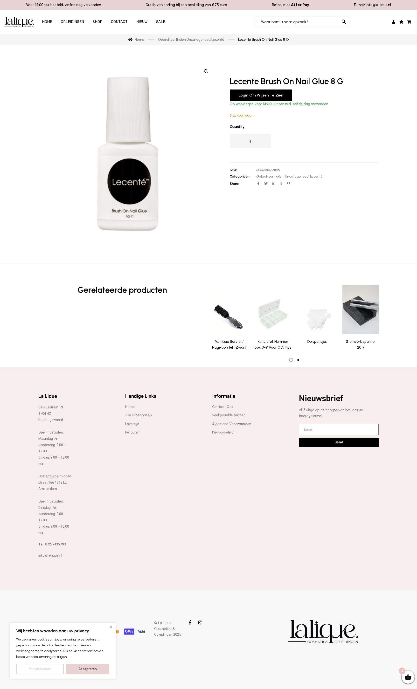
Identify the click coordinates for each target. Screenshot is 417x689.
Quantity (237, 126)
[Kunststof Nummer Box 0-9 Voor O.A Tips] (273, 309)
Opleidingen (72, 22)
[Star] (401, 21)
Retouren (132, 432)
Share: (235, 184)
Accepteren (87, 669)
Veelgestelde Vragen (228, 415)
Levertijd (132, 424)
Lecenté (316, 176)
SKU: (233, 170)
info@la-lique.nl (378, 5)
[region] (63, 651)
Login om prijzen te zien (261, 95)
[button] (206, 71)
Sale (160, 22)
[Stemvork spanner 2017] (360, 309)
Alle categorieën (138, 415)
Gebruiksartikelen (270, 176)
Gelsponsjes (317, 341)
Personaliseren (40, 669)
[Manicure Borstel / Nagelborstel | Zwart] (229, 309)
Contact (119, 22)
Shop (97, 22)
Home (47, 22)
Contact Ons (222, 407)
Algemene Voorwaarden (231, 424)
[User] (393, 21)
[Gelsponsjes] (317, 309)
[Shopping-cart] (409, 21)
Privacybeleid (223, 432)
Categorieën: (240, 176)
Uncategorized (297, 176)
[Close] (111, 627)
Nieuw (141, 22)
